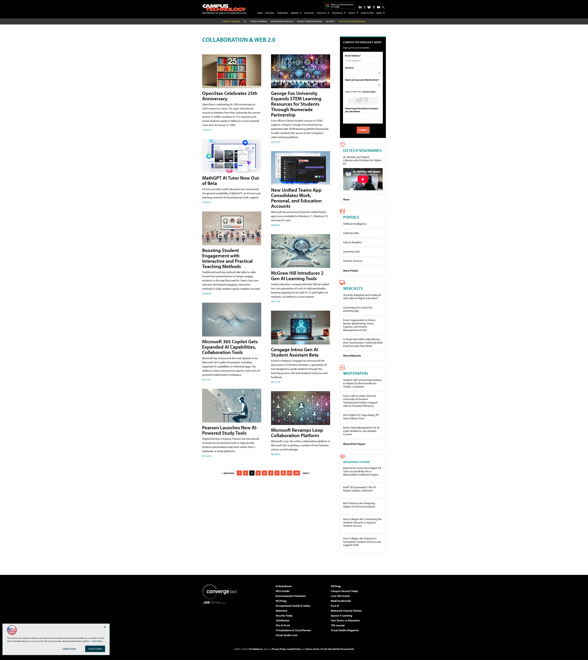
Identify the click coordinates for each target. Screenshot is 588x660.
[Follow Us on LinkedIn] (360, 6)
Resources (337, 13)
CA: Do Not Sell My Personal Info (337, 649)
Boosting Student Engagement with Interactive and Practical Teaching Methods (227, 258)
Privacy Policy (369, 91)
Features (269, 13)
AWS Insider (283, 591)
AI (245, 21)
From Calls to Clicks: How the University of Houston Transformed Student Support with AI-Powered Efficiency (360, 401)
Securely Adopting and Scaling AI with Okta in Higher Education (362, 296)
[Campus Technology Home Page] (224, 9)
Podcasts (321, 13)
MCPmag (281, 601)
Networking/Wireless (282, 21)
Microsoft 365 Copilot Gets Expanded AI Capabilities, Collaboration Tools (230, 346)
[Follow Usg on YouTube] (378, 7)
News (260, 13)
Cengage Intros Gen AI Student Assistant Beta (294, 352)
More (379, 13)
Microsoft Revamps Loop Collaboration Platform (297, 432)
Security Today (284, 615)
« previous (228, 473)
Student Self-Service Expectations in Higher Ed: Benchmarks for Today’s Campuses (362, 383)
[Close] (104, 627)
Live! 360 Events (340, 596)
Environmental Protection (291, 596)
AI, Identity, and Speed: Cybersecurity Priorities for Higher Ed (362, 160)
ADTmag (336, 586)
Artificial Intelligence (354, 224)
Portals (351, 217)
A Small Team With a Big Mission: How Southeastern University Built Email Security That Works (363, 342)
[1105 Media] (220, 619)
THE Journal (338, 625)
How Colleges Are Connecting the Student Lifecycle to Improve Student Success (362, 522)
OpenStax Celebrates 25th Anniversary (229, 96)
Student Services (352, 261)
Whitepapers (355, 373)
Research (309, 13)
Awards (295, 13)
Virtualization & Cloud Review (293, 630)
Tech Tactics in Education (345, 620)
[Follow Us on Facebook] (373, 7)
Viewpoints (282, 13)
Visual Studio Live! (287, 635)
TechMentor (283, 620)
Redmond (281, 610)
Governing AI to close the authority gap (357, 309)
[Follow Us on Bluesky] (369, 7)
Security (330, 21)
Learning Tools (351, 251)
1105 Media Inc (255, 649)
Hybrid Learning (258, 21)
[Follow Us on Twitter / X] (364, 7)
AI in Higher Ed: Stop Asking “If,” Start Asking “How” (361, 416)
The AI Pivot (283, 625)
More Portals (350, 270)
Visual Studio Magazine (344, 630)
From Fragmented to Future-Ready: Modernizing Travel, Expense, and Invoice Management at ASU (359, 325)
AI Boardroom (284, 586)
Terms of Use (312, 649)
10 (296, 473)
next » (306, 473)
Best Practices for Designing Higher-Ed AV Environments (359, 505)
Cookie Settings (69, 648)
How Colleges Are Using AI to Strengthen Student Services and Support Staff (362, 542)
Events (352, 13)
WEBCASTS (353, 288)
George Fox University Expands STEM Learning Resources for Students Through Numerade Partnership (296, 104)
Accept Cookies (95, 648)
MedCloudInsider (341, 601)
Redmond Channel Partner (346, 610)
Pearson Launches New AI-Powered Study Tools (230, 430)
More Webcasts (352, 355)
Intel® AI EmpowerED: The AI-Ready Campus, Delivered (359, 489)
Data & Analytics (352, 242)
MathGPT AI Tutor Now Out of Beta (230, 180)
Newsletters (367, 13)
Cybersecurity (351, 233)
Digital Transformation (309, 21)
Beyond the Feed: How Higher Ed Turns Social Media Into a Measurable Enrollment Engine (362, 471)
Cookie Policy (294, 649)
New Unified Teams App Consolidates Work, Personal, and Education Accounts (296, 198)
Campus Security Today (344, 591)
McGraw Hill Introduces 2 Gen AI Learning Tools (297, 275)
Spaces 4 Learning (341, 615)
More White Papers (354, 444)
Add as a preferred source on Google (342, 5)
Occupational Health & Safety (293, 605)
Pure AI (335, 605)
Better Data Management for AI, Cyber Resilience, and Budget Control (361, 431)
